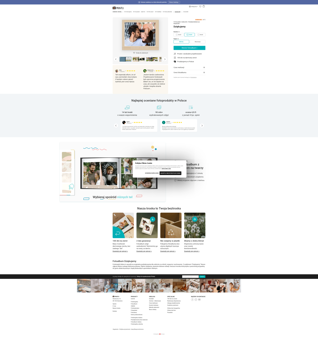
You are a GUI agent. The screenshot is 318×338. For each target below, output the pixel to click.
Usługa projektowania (173, 303)
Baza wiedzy (152, 309)
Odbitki (143, 11)
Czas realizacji (153, 303)
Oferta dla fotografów (173, 308)
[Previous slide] (116, 59)
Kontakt (151, 299)
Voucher (185, 11)
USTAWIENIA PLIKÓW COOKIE (152, 173)
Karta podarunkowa (136, 314)
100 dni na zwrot (172, 299)
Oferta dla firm (171, 310)
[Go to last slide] (116, 126)
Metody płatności (154, 307)
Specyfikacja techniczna (137, 329)
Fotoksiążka (128, 11)
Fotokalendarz (167, 11)
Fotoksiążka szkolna (137, 324)
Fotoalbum (136, 11)
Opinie (114, 304)
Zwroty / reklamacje (155, 301)
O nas (114, 306)
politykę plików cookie (166, 168)
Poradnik (169, 312)
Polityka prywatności (124, 329)
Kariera (115, 311)
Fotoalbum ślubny (136, 322)
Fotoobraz (158, 11)
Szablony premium (172, 305)
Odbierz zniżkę (117, 11)
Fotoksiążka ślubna (136, 317)
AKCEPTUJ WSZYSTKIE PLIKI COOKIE (170, 173)
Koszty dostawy (153, 305)
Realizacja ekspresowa (174, 301)
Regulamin (115, 329)
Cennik (133, 299)
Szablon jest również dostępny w (185, 77)
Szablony (178, 11)
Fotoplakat (150, 11)
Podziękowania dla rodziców (139, 320)
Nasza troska (116, 308)
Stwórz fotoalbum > (189, 48)
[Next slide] (165, 59)
